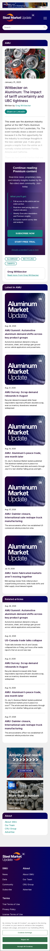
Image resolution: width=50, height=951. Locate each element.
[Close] (47, 919)
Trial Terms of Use (11, 904)
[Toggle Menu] (45, 18)
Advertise (9, 832)
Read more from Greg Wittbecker (23, 275)
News (5, 874)
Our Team (10, 825)
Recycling (28, 259)
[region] (25, 933)
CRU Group (10, 828)
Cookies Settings (25, 933)
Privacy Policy (9, 909)
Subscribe (7, 889)
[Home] (22, 17)
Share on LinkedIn (16, 111)
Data (4, 879)
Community (7, 884)
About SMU (11, 822)
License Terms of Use (12, 914)
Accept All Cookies (25, 946)
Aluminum (12, 259)
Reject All (25, 940)
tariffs (11, 263)
